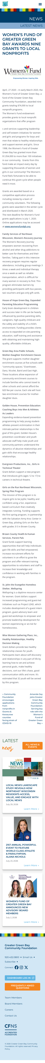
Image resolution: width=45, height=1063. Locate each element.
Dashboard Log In (19, 978)
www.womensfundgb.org (17, 226)
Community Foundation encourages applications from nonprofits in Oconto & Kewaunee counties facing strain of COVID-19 (9, 708)
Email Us (27, 957)
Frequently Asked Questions (22, 986)
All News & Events (33, 745)
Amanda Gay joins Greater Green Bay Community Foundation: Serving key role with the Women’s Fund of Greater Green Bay (36, 708)
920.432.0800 (12, 957)
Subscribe (10, 961)
